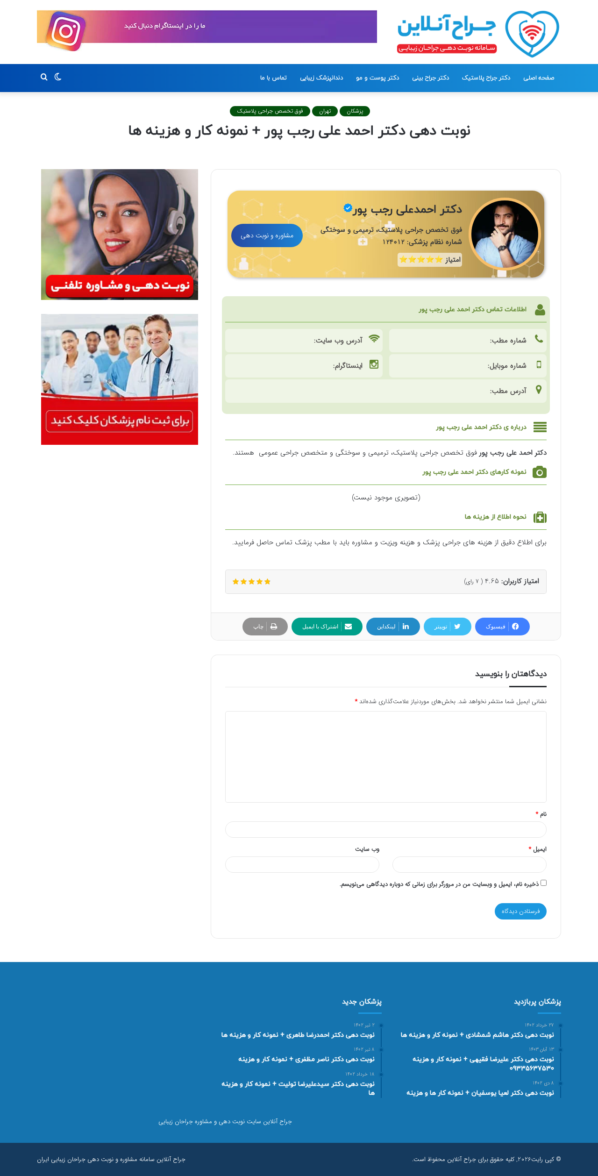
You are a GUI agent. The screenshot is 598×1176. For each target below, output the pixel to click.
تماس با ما (273, 78)
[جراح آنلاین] (478, 34)
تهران (325, 111)
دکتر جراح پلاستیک (486, 78)
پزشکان (355, 111)
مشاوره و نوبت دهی (267, 235)
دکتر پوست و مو (377, 78)
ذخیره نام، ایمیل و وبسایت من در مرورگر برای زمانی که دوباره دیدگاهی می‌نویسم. (439, 884)
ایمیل (538, 849)
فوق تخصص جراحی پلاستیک (270, 111)
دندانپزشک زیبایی (321, 78)
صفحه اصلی (539, 78)
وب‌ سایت (367, 849)
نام (541, 814)
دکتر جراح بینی (430, 78)
